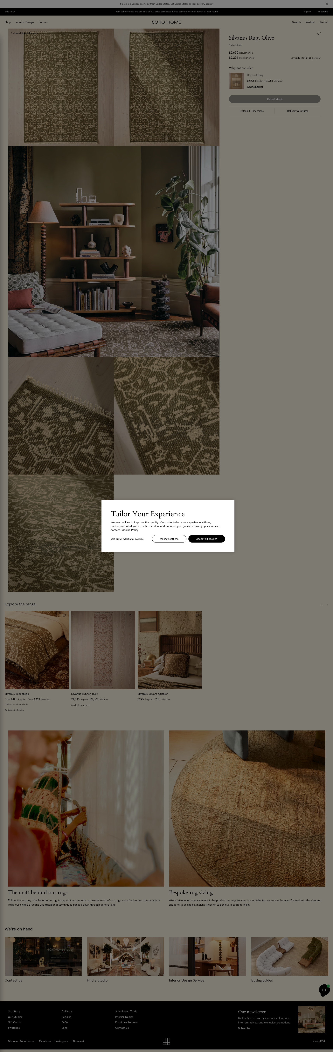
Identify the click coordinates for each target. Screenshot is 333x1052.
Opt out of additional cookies (127, 539)
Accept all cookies (206, 539)
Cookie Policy (130, 530)
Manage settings (169, 539)
